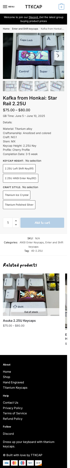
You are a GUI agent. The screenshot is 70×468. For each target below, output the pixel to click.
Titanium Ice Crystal (16, 194)
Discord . (34, 17)
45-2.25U (37, 250)
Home (6, 28)
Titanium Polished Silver (19, 204)
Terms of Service (15, 413)
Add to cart (42, 222)
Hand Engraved (13, 382)
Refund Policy (12, 419)
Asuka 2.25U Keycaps (19, 321)
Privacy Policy (13, 408)
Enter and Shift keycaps (25, 28)
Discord (8, 434)
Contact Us (10, 402)
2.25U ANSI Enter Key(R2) (20, 178)
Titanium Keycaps (15, 387)
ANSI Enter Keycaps (32, 242)
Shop (6, 377)
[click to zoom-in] (33, 56)
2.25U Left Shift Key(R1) (19, 168)
